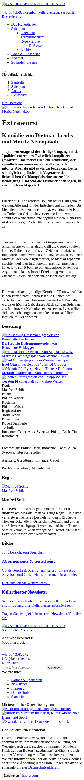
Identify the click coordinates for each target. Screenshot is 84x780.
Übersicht (28, 33)
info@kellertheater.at (44, 12)
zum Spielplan (33, 552)
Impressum (19, 688)
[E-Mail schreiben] (7, 726)
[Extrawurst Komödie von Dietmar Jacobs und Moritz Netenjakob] (42, 111)
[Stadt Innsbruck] (15, 709)
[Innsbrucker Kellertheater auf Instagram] (10, 8)
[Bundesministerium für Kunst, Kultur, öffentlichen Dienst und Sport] (42, 717)
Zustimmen (11, 775)
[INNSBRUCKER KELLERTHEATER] (33, 4)
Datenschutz (20, 692)
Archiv (16, 91)
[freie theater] (60, 709)
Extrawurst (19, 95)
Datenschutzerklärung (44, 767)
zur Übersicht (12, 103)
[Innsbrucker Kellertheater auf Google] (7, 8)
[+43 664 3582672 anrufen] (3, 726)
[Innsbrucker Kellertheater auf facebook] (3, 8)
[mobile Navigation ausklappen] (4, 71)
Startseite (17, 82)
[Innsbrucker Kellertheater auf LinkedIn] (14, 8)
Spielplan (18, 87)
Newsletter (19, 684)
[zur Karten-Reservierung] (10, 726)
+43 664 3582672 (15, 12)
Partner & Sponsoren (26, 680)
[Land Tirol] (39, 709)
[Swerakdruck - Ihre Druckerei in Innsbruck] (35, 721)
